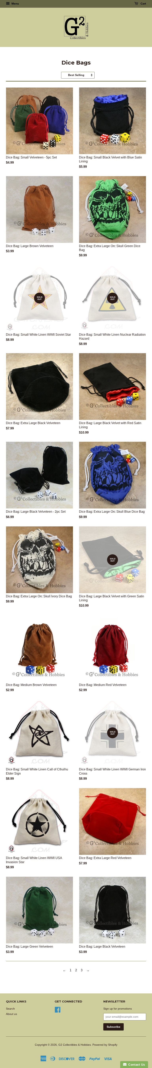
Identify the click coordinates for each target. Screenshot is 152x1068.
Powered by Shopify (104, 1044)
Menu (15, 3)
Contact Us (135, 1064)
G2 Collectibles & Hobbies (74, 1044)
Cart (143, 3)
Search (10, 1008)
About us (11, 1014)
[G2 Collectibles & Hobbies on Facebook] (58, 1009)
